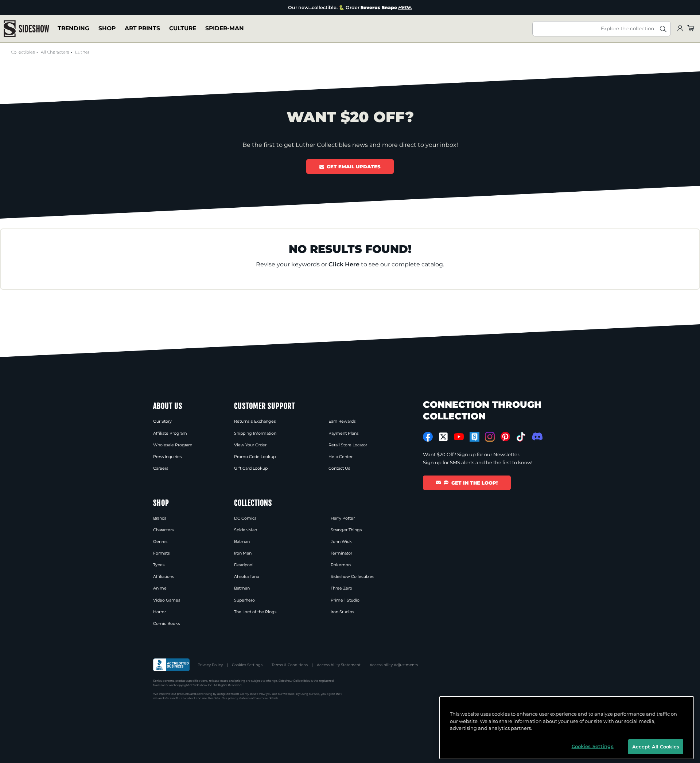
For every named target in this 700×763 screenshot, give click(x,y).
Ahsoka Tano (246, 576)
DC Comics (245, 518)
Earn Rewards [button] (341, 421)
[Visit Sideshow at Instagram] (490, 437)
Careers (160, 468)
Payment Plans (343, 433)
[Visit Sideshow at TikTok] (521, 437)
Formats (161, 553)
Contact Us (339, 468)
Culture (182, 28)
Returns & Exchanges (255, 421)
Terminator (341, 553)
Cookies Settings (247, 664)
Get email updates (354, 166)
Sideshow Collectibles (352, 576)
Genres (160, 541)
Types (158, 564)
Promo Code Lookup (255, 456)
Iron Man (243, 553)
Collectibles (23, 52)
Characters (163, 529)
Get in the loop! (474, 483)
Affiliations (163, 576)
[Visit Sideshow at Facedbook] (428, 437)
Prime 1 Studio (345, 600)
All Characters (55, 52)
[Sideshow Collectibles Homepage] (26, 28)
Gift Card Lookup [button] (251, 468)
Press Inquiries (167, 456)
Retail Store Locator (347, 444)
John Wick (341, 541)
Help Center (340, 456)
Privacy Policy (210, 664)
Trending (73, 28)
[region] (566, 727)
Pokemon (341, 564)
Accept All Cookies (655, 746)
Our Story (162, 421)
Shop (107, 28)
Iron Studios (342, 611)
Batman (242, 541)
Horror (159, 611)
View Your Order (250, 444)
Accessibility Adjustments (394, 664)
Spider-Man (224, 28)
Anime (160, 588)
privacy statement (241, 698)
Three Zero (341, 588)
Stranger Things (346, 529)
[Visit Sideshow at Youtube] (459, 437)
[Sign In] (679, 29)
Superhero (244, 600)
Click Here (343, 264)
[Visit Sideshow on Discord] (536, 436)
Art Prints (142, 28)
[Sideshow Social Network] (474, 437)
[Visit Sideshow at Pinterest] (505, 437)
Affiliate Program (170, 433)
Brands (159, 518)
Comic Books (166, 623)
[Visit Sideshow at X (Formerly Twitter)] (443, 437)
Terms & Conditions (290, 664)
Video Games (166, 600)
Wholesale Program (172, 444)
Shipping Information (255, 433)
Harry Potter (343, 518)
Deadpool (243, 564)
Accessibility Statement (339, 664)
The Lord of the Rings (255, 611)
